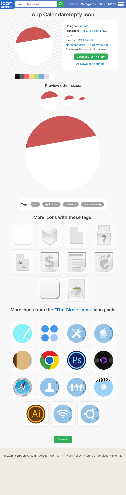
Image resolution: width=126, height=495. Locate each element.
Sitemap (117, 455)
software (70, 204)
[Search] (60, 4)
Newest (72, 4)
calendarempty (93, 204)
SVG (102, 4)
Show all (63, 439)
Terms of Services (96, 455)
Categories (88, 4)
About (43, 455)
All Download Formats (90, 63)
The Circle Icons (90, 30)
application (51, 204)
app (35, 204)
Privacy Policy (73, 455)
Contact (55, 455)
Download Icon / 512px (90, 56)
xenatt (84, 26)
